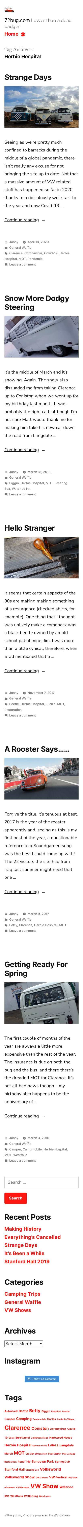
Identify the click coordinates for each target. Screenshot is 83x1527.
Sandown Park (43, 1461)
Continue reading (25, 220)
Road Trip (24, 1461)
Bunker (66, 1411)
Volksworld (50, 1469)
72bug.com (17, 20)
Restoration (13, 710)
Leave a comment (22, 264)
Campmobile (32, 1149)
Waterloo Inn (21, 489)
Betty (13, 925)
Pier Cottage (68, 1454)
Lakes (53, 1445)
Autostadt (11, 1411)
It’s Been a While (24, 1253)
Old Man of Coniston (36, 1454)
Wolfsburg (31, 1496)
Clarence (16, 253)
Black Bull (56, 1411)
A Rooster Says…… (37, 748)
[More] (23, 34)
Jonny (13, 242)
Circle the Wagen (66, 1419)
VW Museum (22, 1487)
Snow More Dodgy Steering (36, 303)
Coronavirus (33, 253)
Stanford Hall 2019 (27, 1261)
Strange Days (28, 77)
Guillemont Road (39, 1438)
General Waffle (20, 247)
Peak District (54, 1454)
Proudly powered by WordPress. (47, 1515)
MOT (22, 259)
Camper (15, 1149)
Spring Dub (62, 1461)
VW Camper (42, 1477)
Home (11, 34)
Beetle (14, 704)
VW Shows (17, 1310)
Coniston (40, 1428)
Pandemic (35, 259)
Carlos (51, 1419)
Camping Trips (22, 1294)
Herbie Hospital (32, 483)
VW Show (44, 1486)
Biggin (14, 483)
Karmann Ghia (39, 1445)
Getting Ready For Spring (35, 969)
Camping (24, 1419)
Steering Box (32, 1470)
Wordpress (45, 1496)
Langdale (66, 1445)
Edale (12, 1438)
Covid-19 (51, 253)
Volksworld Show (19, 1477)
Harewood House (60, 1437)
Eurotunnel (23, 1437)
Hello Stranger (29, 527)
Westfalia (20, 1155)
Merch (8, 1453)
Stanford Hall (14, 1469)
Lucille (50, 704)
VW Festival (58, 1477)
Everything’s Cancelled (32, 1237)
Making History (23, 1229)
